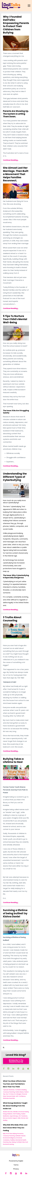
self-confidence (21, 1096)
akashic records (7, 1112)
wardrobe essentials (9, 1098)
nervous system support (10, 1118)
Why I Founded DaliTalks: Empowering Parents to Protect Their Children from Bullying (16, 24)
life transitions (23, 1116)
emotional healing (23, 1112)
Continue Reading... (11, 160)
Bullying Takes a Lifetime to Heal (13, 760)
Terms (16, 1165)
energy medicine (7, 1114)
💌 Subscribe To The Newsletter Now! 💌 (16, 1061)
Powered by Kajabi (16, 1161)
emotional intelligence (9, 1138)
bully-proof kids (7, 1133)
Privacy (16, 1169)
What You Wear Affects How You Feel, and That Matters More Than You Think (14, 1084)
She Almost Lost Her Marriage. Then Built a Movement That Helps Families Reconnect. (15, 174)
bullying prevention (18, 1133)
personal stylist (10, 1096)
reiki (19, 1118)
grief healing (16, 1114)
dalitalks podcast (20, 1136)
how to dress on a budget (13, 1094)
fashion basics (19, 1092)
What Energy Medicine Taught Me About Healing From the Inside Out (15, 1106)
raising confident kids (18, 1142)
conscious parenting (9, 1092)
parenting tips (7, 1142)
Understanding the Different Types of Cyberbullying (15, 477)
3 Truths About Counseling (12, 619)
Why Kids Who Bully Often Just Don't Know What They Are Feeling (15, 1128)
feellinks (12, 1140)
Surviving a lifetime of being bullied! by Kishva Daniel (15, 913)
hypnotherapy (14, 1116)
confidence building (21, 1090)
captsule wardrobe (8, 1090)
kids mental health (21, 1140)
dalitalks (15, 1112)
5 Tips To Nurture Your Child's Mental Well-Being (15, 319)
